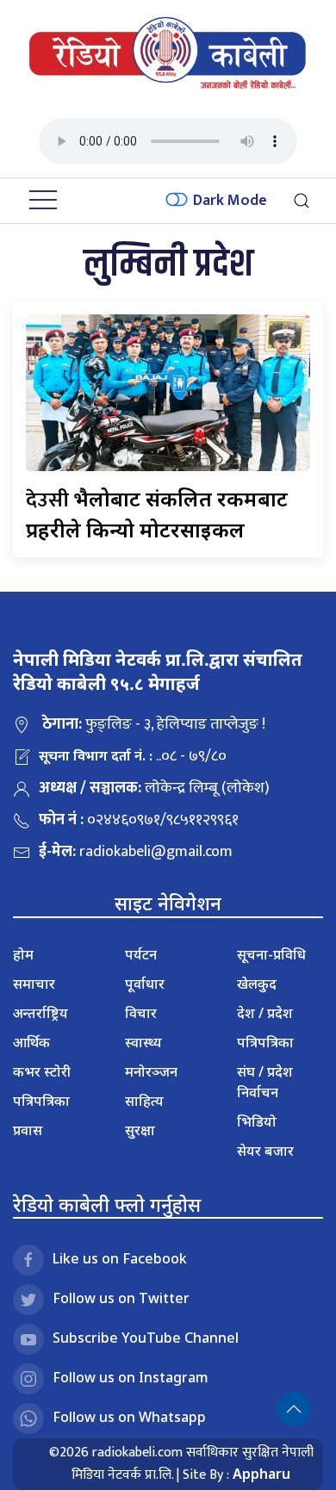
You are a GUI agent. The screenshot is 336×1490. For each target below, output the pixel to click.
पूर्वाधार (145, 983)
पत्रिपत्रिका (41, 1100)
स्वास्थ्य (143, 1042)
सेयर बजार (265, 1150)
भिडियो (257, 1121)
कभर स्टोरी (42, 1071)
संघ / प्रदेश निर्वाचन (265, 1082)
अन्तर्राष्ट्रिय (40, 1012)
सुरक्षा (140, 1130)
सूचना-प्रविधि (271, 954)
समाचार (34, 983)
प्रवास (27, 1130)
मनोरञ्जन (151, 1071)
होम (23, 954)
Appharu (261, 1473)
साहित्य (144, 1100)
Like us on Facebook (120, 1259)
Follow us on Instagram (130, 1378)
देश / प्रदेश (265, 1012)
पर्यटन (141, 954)
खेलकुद (257, 983)
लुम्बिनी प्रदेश (168, 264)
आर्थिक (31, 1042)
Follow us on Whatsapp (129, 1417)
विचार (141, 1012)
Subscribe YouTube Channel (146, 1338)
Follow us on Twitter (121, 1298)
